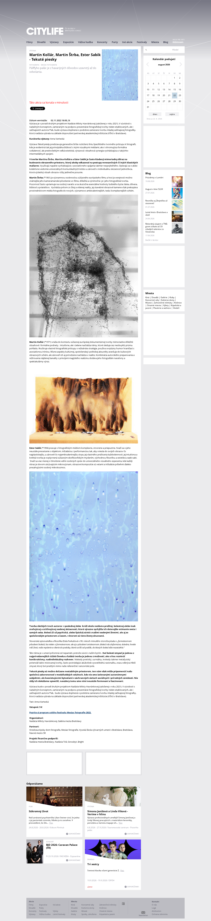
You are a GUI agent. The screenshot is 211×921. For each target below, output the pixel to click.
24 (148, 101)
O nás (154, 904)
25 (153, 101)
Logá (154, 908)
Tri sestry (93, 864)
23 (180, 95)
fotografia (34, 65)
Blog (165, 42)
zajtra (172, 114)
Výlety (166, 305)
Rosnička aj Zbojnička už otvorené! (156, 202)
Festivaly (142, 42)
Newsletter (143, 915)
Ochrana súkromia (159, 914)
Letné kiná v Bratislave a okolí (156, 213)
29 (174, 101)
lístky (89, 887)
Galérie (164, 297)
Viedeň (176, 308)
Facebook (123, 903)
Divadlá (41, 42)
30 (180, 101)
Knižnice (178, 302)
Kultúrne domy (167, 300)
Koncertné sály (152, 300)
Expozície (68, 42)
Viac (51, 822)
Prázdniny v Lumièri (154, 177)
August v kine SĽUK (154, 189)
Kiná (147, 297)
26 (158, 101)
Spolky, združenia (88, 914)
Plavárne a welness (162, 308)
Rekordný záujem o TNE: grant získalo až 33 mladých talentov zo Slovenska (156, 227)
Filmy (29, 42)
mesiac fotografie (49, 65)
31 (148, 107)
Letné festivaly (59, 914)
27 (164, 101)
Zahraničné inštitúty (163, 302)
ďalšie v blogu (151, 240)
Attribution (156, 911)
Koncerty (102, 42)
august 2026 (164, 64)
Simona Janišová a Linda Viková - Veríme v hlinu (107, 813)
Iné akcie (127, 42)
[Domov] (44, 31)
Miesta (155, 42)
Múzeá (148, 302)
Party (115, 42)
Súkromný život (38, 811)
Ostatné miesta (154, 305)
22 (174, 95)
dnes (155, 114)
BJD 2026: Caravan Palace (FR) (61, 846)
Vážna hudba (85, 42)
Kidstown (178, 42)
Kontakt (155, 901)
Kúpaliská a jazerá (107, 914)
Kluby (171, 297)
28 (169, 101)
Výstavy (54, 42)
